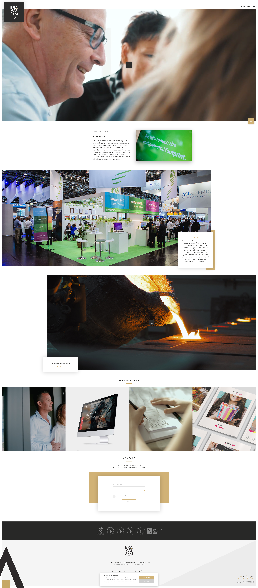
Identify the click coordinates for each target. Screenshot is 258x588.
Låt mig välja (107, 582)
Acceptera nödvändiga (147, 581)
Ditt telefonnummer (118, 491)
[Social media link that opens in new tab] (239, 577)
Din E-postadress (117, 484)
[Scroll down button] (251, 121)
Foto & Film (104, 131)
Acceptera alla (146, 577)
